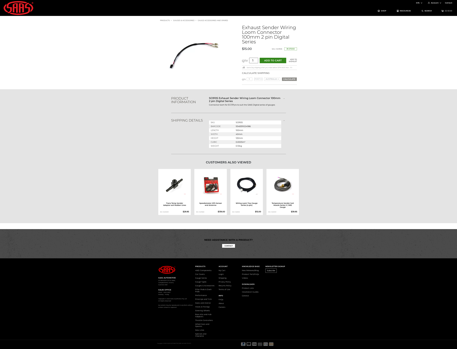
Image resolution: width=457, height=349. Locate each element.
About (221, 303)
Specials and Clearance (200, 335)
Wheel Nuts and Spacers (202, 325)
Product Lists (248, 288)
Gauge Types (200, 282)
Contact (448, 3)
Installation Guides (250, 292)
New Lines (199, 330)
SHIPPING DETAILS (187, 120)
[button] (292, 60)
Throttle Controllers (204, 320)
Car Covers (200, 274)
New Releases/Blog (250, 270)
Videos (245, 278)
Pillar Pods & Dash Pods (203, 290)
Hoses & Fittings (202, 307)
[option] (174, 192)
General (245, 296)
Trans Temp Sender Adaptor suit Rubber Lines (174, 204)
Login (221, 274)
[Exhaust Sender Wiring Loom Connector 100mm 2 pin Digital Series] (193, 55)
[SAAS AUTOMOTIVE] (18, 8)
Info (418, 3)
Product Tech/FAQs (250, 274)
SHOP (383, 11)
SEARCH (428, 11)
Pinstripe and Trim (203, 299)
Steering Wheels (202, 311)
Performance (201, 295)
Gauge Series (201, 278)
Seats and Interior (203, 303)
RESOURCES (405, 11)
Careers (222, 307)
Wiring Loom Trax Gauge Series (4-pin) (247, 204)
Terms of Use (224, 289)
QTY (245, 61)
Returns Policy (225, 286)
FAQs (221, 299)
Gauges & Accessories (204, 286)
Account (435, 3)
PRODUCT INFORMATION (183, 100)
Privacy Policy (225, 282)
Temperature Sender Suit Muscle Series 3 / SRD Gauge (283, 205)
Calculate (289, 79)
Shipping (223, 278)
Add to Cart (273, 60)
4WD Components (203, 270)
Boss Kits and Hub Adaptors (203, 315)
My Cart (222, 270)
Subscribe (271, 271)
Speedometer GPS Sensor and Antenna (210, 204)
